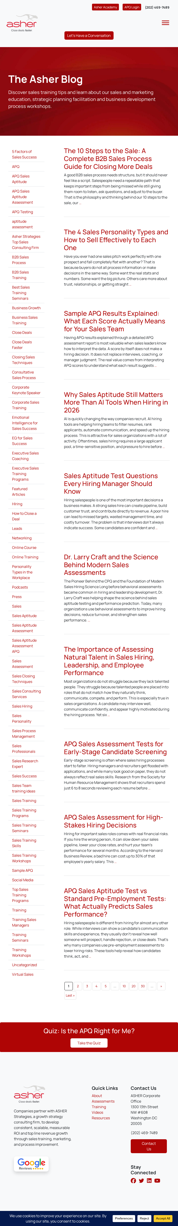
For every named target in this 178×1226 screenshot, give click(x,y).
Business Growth (26, 307)
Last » (70, 995)
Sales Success (24, 776)
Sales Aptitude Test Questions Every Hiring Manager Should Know (111, 483)
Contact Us (149, 1146)
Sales (16, 606)
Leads (17, 528)
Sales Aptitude (24, 615)
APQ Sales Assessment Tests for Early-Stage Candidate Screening (115, 747)
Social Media (22, 879)
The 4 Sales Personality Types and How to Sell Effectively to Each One (116, 239)
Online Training (25, 557)
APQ (15, 166)
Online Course (24, 547)
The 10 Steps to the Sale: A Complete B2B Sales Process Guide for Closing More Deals (108, 158)
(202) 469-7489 (157, 7)
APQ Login (131, 7)
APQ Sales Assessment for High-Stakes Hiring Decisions (113, 821)
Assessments (103, 1101)
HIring (17, 503)
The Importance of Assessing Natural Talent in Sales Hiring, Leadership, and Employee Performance (109, 661)
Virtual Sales (22, 974)
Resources (101, 1117)
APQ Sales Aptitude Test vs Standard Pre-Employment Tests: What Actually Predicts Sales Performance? (115, 902)
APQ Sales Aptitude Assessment (22, 197)
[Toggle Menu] (165, 22)
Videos (97, 1112)
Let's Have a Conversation (89, 35)
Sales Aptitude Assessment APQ (24, 646)
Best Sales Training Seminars (21, 293)
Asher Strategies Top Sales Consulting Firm (26, 242)
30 (143, 986)
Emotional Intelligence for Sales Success (25, 423)
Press (17, 596)
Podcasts (20, 587)
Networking (22, 538)
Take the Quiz (89, 1042)
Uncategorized (24, 964)
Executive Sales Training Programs (25, 474)
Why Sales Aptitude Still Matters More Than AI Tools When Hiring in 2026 (116, 402)
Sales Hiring (22, 706)
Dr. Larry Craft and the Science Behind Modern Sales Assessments (111, 564)
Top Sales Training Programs (20, 895)
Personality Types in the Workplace (22, 572)
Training (19, 910)
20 (134, 986)
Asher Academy (105, 7)
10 (124, 986)
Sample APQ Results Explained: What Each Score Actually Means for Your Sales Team (114, 321)
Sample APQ (22, 870)
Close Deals (22, 332)
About (97, 1095)
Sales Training (24, 800)
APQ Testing (22, 211)
